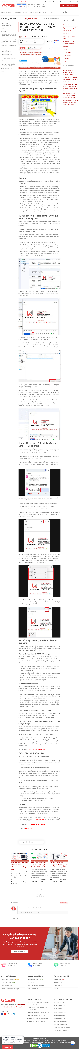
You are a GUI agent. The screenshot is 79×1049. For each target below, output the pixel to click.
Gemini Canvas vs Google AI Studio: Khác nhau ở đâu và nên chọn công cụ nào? (70, 87)
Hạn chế (4, 31)
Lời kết (4, 71)
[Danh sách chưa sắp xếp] (30, 913)
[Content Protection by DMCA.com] (33, 1045)
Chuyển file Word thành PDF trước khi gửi (9, 50)
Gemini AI (25, 12)
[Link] (36, 913)
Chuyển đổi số (67, 31)
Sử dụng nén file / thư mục (8, 55)
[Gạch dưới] (23, 913)
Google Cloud (17, 12)
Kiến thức (65, 49)
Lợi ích (3, 28)
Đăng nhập (64, 902)
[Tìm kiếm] (63, 12)
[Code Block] (34, 913)
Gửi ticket (64, 1)
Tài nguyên (38, 12)
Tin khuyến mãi (67, 55)
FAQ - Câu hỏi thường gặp (8, 68)
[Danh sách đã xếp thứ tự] (28, 913)
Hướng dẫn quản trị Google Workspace (68, 43)
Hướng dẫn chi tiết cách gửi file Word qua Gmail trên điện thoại (8, 41)
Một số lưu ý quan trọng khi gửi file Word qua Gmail (8, 46)
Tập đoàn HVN (20, 1004)
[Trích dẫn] (32, 913)
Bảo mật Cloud (67, 25)
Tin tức (45, 12)
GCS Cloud (66, 34)
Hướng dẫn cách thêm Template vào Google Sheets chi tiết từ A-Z (69, 95)
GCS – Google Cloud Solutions (35, 824)
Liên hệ (56, 1)
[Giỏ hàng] (66, 12)
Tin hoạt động (67, 52)
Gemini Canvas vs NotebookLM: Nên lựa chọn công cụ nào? (69, 72)
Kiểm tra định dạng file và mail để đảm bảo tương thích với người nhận (9, 64)
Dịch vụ (32, 12)
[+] (40, 912)
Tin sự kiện (66, 58)
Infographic (66, 46)
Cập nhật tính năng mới (69, 28)
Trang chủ (21, 18)
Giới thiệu (49, 1)
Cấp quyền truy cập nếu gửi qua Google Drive (9, 59)
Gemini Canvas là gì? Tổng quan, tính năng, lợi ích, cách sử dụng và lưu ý (70, 102)
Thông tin (50, 12)
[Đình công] (25, 913)
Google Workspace (6, 12)
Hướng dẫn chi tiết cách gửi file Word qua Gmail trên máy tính (8, 36)
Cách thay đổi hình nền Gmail (36, 749)
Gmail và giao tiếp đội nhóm (31, 18)
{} (38, 912)
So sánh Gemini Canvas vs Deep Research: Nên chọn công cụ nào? (70, 79)
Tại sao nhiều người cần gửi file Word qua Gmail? (8, 24)
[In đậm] (19, 913)
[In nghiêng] (21, 913)
